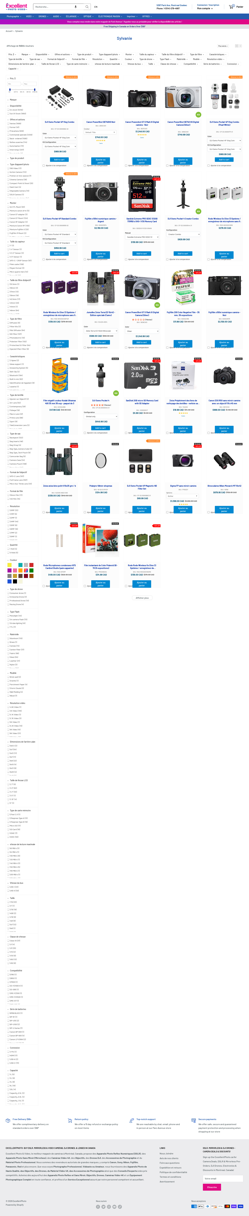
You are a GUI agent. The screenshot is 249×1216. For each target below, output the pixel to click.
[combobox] (58, 7)
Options (169, 493)
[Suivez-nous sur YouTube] (114, 1207)
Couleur (86, 129)
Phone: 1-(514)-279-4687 (168, 8)
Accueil (9, 31)
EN (95, 6)
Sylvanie (19, 31)
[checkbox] (9, 565)
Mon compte (204, 8)
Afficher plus (142, 597)
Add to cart (59, 159)
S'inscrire (212, 1187)
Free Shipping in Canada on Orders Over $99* (125, 26)
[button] (75, 7)
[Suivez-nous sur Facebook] (98, 1207)
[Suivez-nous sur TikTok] (120, 1207)
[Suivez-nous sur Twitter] (103, 1207)
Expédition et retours (170, 1167)
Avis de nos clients (169, 1158)
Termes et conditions (170, 1176)
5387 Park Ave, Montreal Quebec (172, 5)
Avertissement (167, 1181)
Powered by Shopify (15, 1205)
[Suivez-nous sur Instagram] (109, 1207)
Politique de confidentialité (173, 1172)
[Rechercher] (87, 7)
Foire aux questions (170, 1162)
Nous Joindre (166, 1153)
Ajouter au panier (100, 161)
